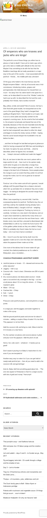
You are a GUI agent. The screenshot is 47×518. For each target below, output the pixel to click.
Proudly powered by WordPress (14, 513)
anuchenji (21, 48)
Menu (25, 15)
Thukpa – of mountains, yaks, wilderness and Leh (21, 479)
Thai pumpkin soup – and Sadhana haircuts (18, 441)
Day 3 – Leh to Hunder (11, 467)
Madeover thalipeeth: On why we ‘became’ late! (20, 497)
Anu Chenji (24, 5)
